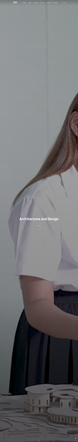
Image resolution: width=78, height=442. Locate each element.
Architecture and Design (39, 218)
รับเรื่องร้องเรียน (49, 2)
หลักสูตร (30, 2)
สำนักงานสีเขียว (55, 2)
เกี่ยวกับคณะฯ (24, 2)
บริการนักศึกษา (35, 2)
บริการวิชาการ (42, 2)
